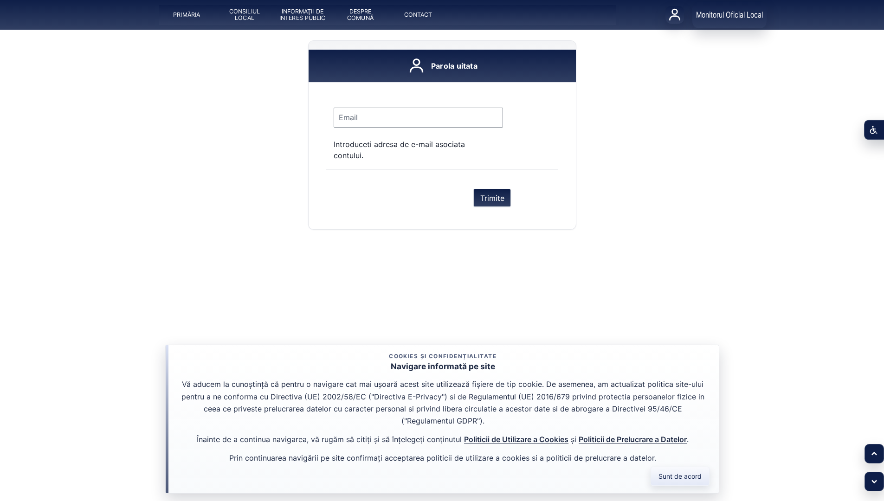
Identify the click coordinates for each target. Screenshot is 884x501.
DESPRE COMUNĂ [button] (360, 14)
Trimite (492, 198)
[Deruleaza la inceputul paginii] (874, 453)
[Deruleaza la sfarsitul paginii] (874, 481)
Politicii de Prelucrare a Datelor (633, 439)
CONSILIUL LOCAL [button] (244, 14)
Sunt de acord (680, 476)
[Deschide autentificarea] (674, 15)
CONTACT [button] (418, 14)
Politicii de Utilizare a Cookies (516, 439)
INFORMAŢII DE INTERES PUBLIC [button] (302, 14)
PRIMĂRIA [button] (186, 14)
